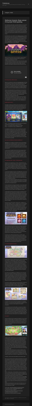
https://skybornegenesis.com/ (17, 388)
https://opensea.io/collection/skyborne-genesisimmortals (14, 390)
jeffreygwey (10, 41)
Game (23, 397)
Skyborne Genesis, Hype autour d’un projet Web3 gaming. (15, 21)
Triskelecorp (5, 3)
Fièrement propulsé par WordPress (9, 404)
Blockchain (20, 397)
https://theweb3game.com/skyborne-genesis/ (17, 387)
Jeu (24, 397)
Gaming (11, 397)
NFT (25, 397)
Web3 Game (17, 41)
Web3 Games (16, 397)
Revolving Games (21, 82)
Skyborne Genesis (21, 35)
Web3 (13, 397)
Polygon (22, 154)
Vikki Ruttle (7, 142)
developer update (20, 285)
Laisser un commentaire (11, 398)
